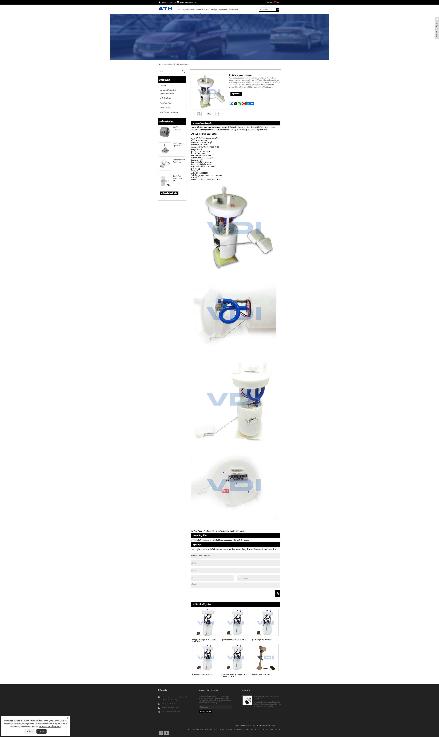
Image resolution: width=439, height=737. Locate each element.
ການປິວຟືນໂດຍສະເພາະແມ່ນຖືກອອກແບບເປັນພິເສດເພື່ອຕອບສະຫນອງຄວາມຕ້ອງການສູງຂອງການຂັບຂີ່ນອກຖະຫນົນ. (267, 704)
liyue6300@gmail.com (188, 2)
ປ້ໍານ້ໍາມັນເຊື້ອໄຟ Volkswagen (181, 64)
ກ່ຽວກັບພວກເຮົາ (188, 9)
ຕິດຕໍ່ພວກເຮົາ (233, 9)
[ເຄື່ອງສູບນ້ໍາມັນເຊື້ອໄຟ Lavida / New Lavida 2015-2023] (235, 657)
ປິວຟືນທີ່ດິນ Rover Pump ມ (222, 540)
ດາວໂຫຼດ (214, 9)
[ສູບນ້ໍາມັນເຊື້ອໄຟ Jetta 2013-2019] (235, 622)
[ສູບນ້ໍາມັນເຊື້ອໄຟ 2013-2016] (265, 622)
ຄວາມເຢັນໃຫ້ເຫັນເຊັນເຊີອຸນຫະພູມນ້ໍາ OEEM (168, 91)
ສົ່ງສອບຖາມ (223, 9)
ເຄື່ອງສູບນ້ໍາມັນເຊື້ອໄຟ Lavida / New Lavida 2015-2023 (234, 675)
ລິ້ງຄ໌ (247, 729)
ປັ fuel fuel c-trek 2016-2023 (202, 675)
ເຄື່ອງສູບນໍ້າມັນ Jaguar (241, 540)
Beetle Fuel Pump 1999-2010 (177, 178)
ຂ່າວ (207, 9)
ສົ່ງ (277, 593)
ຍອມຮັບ (41, 731)
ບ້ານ (189, 729)
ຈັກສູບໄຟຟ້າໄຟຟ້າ (166, 103)
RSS (260, 729)
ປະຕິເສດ (29, 731)
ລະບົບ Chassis (165, 108)
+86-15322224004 (169, 704)
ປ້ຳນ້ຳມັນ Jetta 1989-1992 (261, 675)
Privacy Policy (275, 729)
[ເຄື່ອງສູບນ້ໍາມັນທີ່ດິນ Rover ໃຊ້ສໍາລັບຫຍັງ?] (247, 700)
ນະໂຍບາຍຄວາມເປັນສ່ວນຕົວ (50, 727)
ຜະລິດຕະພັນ (200, 9)
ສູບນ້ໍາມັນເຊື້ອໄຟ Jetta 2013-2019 (234, 640)
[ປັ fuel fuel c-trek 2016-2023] (206, 657)
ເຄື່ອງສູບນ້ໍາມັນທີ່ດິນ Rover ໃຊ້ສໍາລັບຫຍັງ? (266, 696)
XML (266, 729)
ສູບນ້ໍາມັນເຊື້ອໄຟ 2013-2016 (261, 640)
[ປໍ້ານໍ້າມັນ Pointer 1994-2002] (199, 114)
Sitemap (254, 729)
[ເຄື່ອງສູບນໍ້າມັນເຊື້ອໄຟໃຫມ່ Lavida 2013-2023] (206, 622)
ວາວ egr (163, 85)
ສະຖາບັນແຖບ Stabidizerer (169, 112)
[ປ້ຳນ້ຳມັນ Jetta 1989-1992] (265, 657)
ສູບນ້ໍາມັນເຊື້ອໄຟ (165, 98)
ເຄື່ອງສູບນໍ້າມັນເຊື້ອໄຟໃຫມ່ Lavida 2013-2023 (204, 640)
